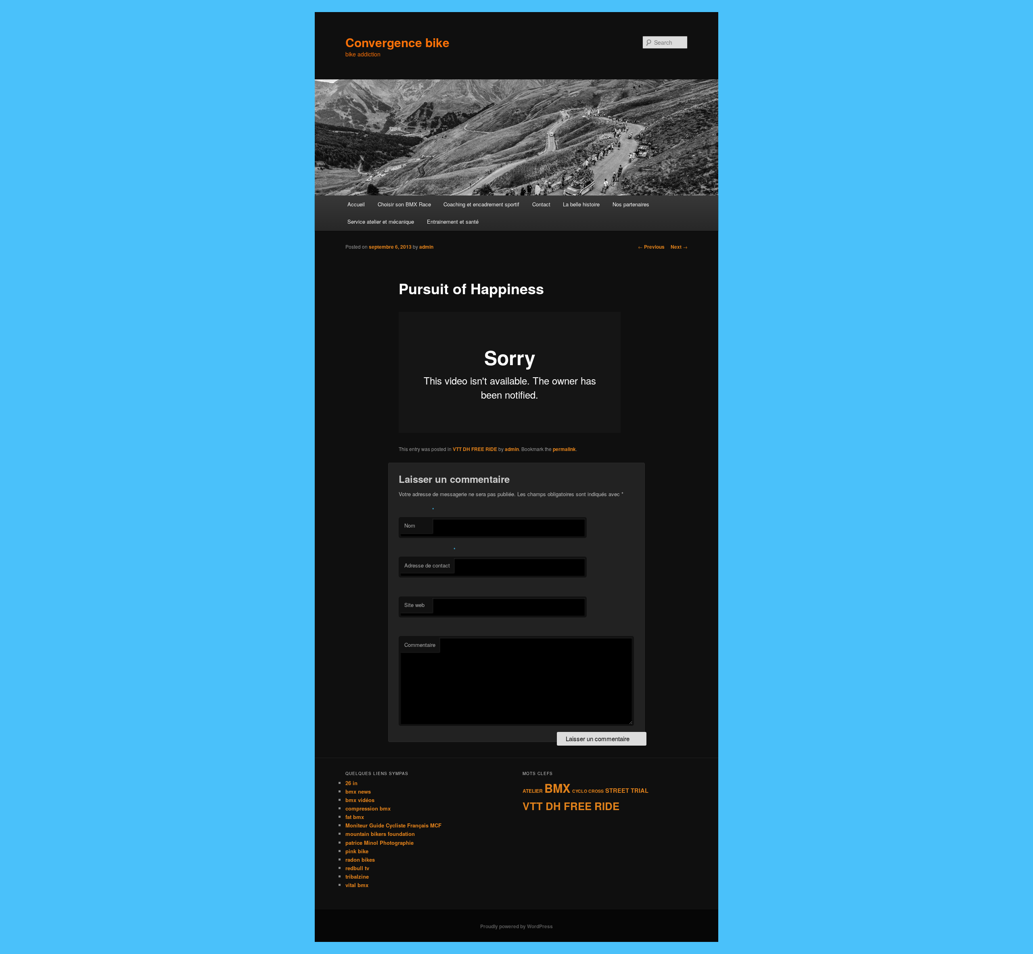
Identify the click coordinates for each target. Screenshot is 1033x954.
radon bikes (360, 859)
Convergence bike (397, 42)
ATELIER (533, 790)
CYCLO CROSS (588, 791)
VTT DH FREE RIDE (475, 449)
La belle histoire (581, 204)
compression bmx (368, 808)
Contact (541, 204)
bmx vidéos (359, 800)
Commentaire (419, 644)
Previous (651, 246)
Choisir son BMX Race (404, 204)
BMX (557, 787)
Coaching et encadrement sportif (481, 204)
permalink (564, 449)
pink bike (356, 851)
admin (426, 246)
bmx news (358, 791)
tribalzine (357, 876)
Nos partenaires (631, 204)
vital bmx (356, 885)
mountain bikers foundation (380, 834)
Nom (409, 525)
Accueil (356, 204)
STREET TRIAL (626, 790)
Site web (414, 605)
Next (679, 246)
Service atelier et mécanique (380, 221)
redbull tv (357, 868)
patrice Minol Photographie (379, 842)
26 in (351, 783)
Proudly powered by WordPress (516, 926)
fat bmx (354, 817)
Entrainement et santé (453, 221)
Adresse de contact (427, 565)
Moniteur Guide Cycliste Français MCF (393, 825)
